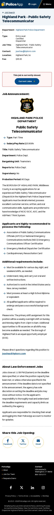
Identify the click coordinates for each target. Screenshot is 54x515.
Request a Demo (9, 478)
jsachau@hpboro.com (26, 51)
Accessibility (35, 496)
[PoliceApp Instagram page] (43, 487)
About (5, 470)
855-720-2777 (40, 474)
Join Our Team (9, 474)
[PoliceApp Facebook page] (10, 487)
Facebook (7, 444)
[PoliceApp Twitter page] (21, 487)
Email (38, 444)
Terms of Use (23, 496)
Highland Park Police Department (30, 30)
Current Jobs (25, 81)
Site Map (45, 496)
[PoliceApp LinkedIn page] (32, 487)
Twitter (23, 444)
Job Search (10, 12)
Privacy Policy (10, 496)
